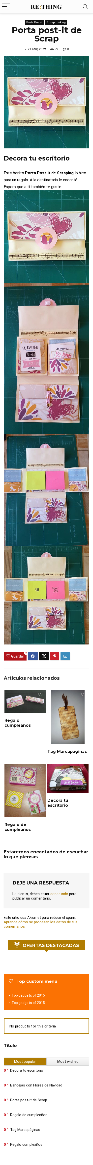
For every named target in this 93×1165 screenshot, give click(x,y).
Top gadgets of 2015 (28, 995)
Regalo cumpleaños (17, 723)
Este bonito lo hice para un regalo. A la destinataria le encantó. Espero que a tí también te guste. (45, 180)
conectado (59, 894)
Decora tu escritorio (57, 803)
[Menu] (6, 6)
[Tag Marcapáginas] (68, 693)
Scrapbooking (56, 22)
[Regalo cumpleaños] (25, 693)
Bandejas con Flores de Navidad (36, 1085)
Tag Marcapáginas (67, 751)
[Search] (85, 6)
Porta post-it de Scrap (28, 1100)
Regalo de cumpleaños (17, 827)
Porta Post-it (34, 22)
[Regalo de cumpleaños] (25, 767)
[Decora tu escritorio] (68, 767)
